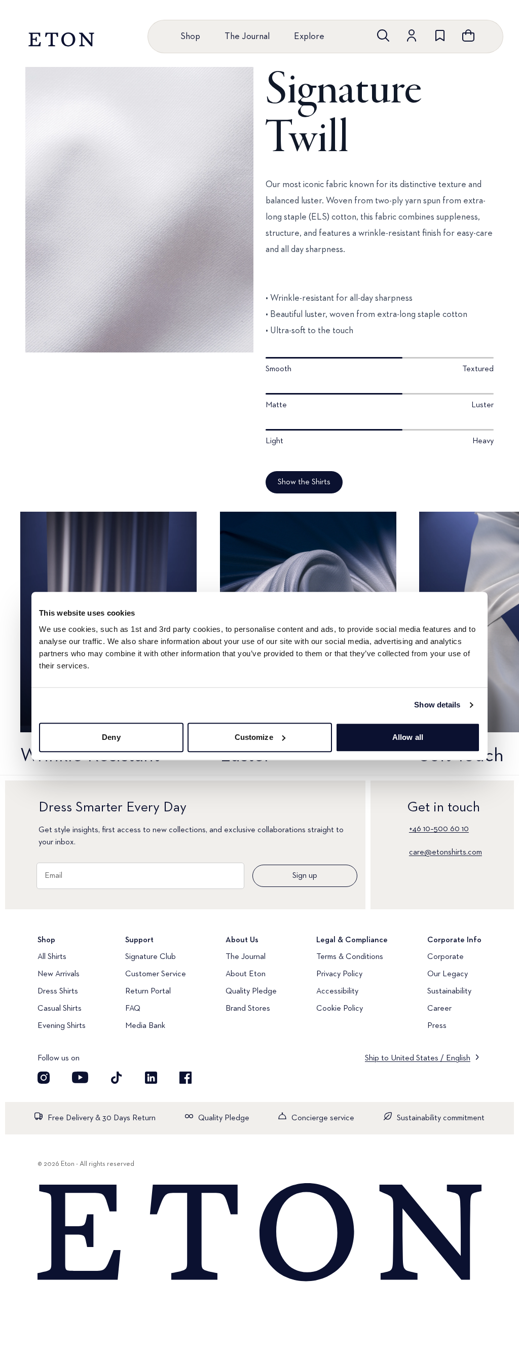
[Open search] (383, 35)
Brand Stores (248, 1009)
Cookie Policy (339, 1009)
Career (439, 1009)
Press (437, 1026)
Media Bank (145, 1026)
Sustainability (449, 991)
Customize (254, 737)
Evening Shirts (62, 1026)
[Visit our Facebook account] (185, 1078)
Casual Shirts (60, 1009)
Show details (437, 704)
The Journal (247, 36)
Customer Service (155, 974)
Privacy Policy (339, 974)
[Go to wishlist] (440, 35)
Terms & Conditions (349, 957)
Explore (309, 36)
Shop (190, 36)
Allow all (407, 737)
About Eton (246, 974)
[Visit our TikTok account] (116, 1078)
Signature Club (150, 957)
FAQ (132, 1009)
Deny (111, 737)
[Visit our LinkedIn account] (151, 1078)
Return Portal (148, 991)
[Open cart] (468, 35)
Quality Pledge (251, 991)
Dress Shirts (58, 991)
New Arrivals (59, 974)
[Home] (259, 1233)
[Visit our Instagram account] (44, 1078)
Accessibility (337, 991)
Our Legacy (447, 974)
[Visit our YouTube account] (80, 1078)
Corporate (445, 957)
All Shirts (52, 957)
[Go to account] (411, 35)
